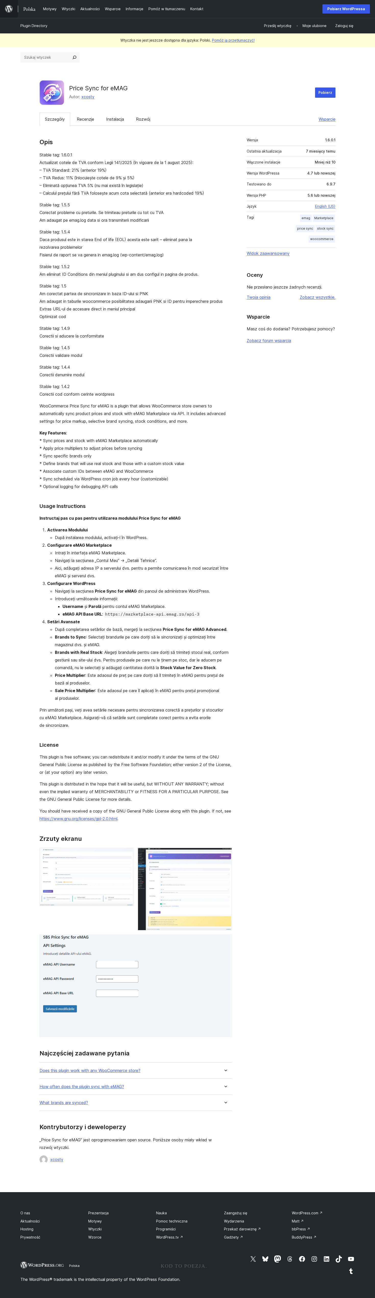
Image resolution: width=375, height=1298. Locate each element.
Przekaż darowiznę (242, 1229)
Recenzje (85, 119)
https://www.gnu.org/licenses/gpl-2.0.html (78, 818)
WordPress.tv (169, 1237)
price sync (305, 228)
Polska (74, 1266)
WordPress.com (307, 1213)
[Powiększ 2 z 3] (225, 854)
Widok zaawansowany (268, 253)
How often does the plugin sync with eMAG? (82, 1086)
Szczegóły (55, 119)
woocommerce (321, 239)
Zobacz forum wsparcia (269, 340)
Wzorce (95, 1237)
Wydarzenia (234, 1221)
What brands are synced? (64, 1102)
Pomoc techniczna (172, 1221)
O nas (25, 1213)
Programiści (166, 1229)
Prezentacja (98, 1213)
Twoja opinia (258, 297)
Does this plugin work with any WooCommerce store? (90, 1070)
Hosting (26, 1229)
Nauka (161, 1213)
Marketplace (323, 218)
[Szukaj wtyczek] (74, 57)
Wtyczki (95, 1229)
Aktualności (30, 1221)
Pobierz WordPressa (346, 9)
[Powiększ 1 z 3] (126, 854)
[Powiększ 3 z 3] (225, 941)
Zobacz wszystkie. (317, 297)
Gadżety (233, 1237)
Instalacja (115, 119)
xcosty (87, 96)
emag (306, 218)
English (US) (325, 206)
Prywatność (30, 1237)
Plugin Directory (33, 25)
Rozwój (143, 119)
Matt (298, 1221)
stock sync (325, 228)
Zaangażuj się (235, 1213)
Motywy (95, 1221)
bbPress (301, 1229)
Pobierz (325, 92)
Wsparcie (327, 119)
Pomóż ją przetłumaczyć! (233, 40)
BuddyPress (304, 1237)
